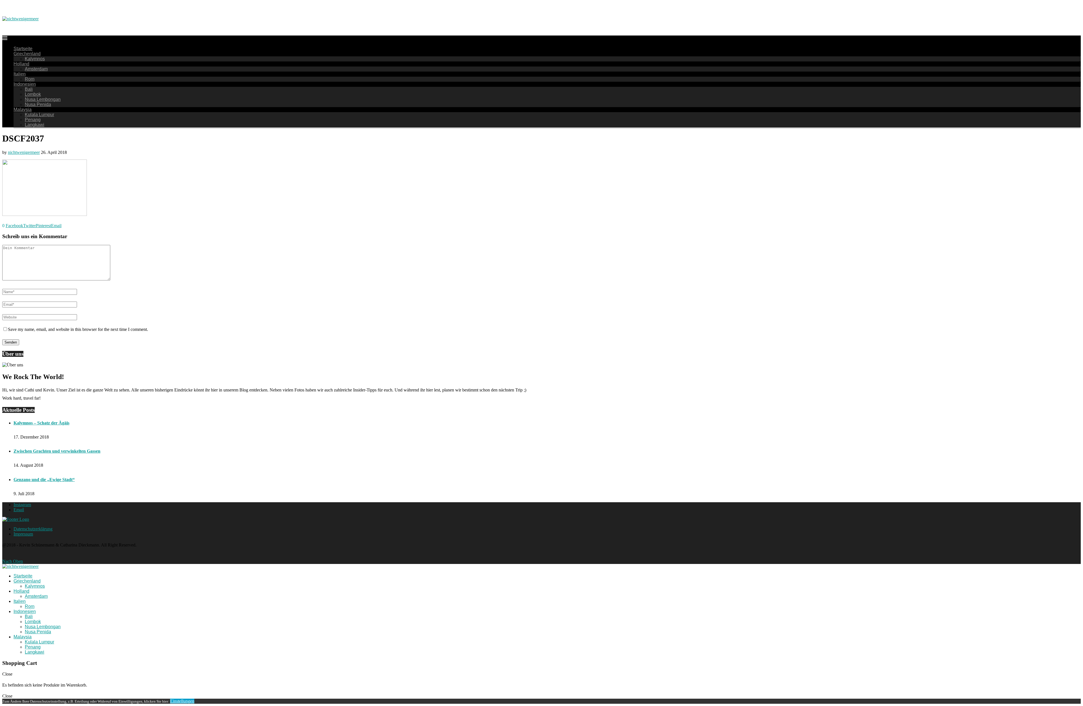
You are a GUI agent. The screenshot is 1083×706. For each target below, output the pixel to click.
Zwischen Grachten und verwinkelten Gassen (57, 451)
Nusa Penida (38, 104)
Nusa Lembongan (43, 99)
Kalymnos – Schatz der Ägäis (41, 422)
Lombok (33, 94)
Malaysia (23, 109)
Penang (33, 119)
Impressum (23, 534)
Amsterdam (36, 69)
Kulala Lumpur (39, 114)
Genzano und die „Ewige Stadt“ (44, 479)
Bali (29, 89)
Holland (21, 63)
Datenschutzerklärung (33, 528)
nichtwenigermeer (24, 152)
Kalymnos (35, 58)
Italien (20, 74)
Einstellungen (182, 701)
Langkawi (34, 124)
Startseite (23, 48)
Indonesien (25, 84)
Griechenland (27, 53)
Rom (29, 79)
